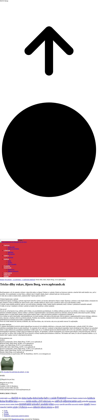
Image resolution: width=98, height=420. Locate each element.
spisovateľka (75, 404)
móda (28, 401)
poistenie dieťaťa (5, 404)
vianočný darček (6, 407)
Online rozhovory (13, 271)
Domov (2, 279)
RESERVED (57, 404)
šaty (54, 407)
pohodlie (85, 401)
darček (14, 397)
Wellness (10, 252)
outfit (79, 401)
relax (51, 404)
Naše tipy (7, 275)
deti (19, 398)
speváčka (68, 404)
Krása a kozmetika (13, 249)
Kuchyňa (10, 257)
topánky (81, 404)
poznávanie (25, 404)
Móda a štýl (11, 247)
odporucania (70, 400)
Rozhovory (11, 269)
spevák (62, 404)
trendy (87, 404)
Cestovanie (8, 273)
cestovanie (4, 398)
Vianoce (93, 404)
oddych (58, 401)
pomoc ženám (14, 404)
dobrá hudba (27, 398)
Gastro (6, 256)
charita (9, 398)
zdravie (36, 407)
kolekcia (91, 398)
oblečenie (47, 401)
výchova (23, 407)
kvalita (9, 400)
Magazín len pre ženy (17, 419)
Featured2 (70, 398)
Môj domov (11, 254)
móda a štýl (37, 401)
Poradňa (7, 266)
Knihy (9, 261)
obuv (52, 401)
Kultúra (6, 259)
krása (2, 401)
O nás (5, 410)
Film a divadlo (12, 264)
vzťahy (15, 407)
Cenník (6, 412)
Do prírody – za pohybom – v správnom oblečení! (20, 279)
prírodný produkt (40, 404)
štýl (57, 406)
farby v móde (50, 398)
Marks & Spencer (22, 401)
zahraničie (30, 407)
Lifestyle (7, 250)
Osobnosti (7, 268)
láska (15, 401)
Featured (61, 397)
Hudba (10, 262)
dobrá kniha (38, 398)
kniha (85, 398)
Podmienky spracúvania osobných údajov (16, 416)
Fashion (7, 245)
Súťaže (6, 276)
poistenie (92, 401)
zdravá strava (46, 407)
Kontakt (6, 414)
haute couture (78, 398)
